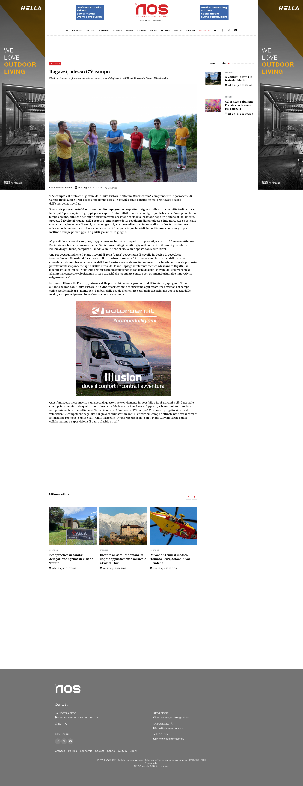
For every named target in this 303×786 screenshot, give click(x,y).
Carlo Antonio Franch (60, 187)
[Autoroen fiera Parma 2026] (123, 348)
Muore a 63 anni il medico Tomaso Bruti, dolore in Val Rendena (119, 559)
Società (99, 750)
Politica (72, 750)
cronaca (53, 550)
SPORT (153, 30)
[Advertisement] (123, 464)
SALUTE (129, 30)
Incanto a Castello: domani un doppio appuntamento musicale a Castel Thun (72, 559)
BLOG (176, 30)
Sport (133, 750)
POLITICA (90, 30)
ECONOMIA (104, 30)
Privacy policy (152, 763)
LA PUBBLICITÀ (162, 723)
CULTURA (141, 30)
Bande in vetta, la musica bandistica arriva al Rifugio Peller (170, 559)
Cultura (122, 750)
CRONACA (77, 30)
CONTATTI (64, 723)
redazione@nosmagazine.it (172, 717)
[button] (188, 497)
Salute (111, 750)
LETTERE (165, 30)
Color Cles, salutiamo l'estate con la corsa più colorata (239, 105)
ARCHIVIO (190, 30)
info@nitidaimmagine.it (170, 728)
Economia (86, 750)
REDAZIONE (161, 713)
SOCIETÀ (117, 30)
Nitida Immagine (160, 766)
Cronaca (60, 750)
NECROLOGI (204, 30)
